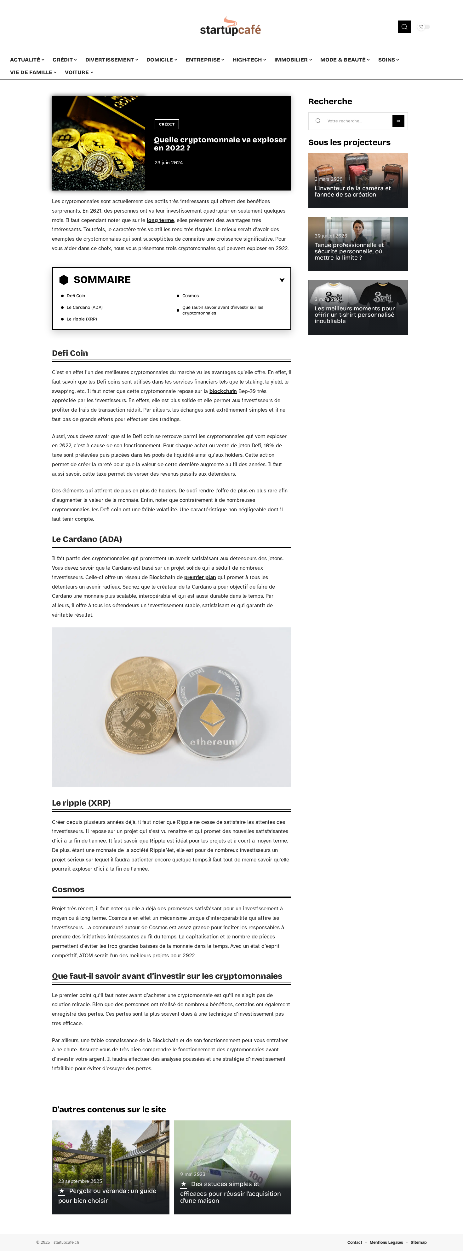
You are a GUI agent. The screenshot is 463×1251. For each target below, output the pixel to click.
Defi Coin (76, 295)
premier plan (200, 577)
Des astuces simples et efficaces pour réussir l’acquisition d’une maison (230, 1192)
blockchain (223, 391)
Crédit (167, 124)
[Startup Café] (231, 27)
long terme (160, 220)
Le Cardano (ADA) (85, 307)
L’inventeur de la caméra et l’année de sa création (353, 191)
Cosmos (190, 295)
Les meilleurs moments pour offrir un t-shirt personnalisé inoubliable (355, 315)
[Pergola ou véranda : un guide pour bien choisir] (110, 1167)
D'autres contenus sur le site (109, 1109)
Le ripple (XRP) (82, 319)
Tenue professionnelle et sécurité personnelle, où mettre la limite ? (349, 251)
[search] (404, 27)
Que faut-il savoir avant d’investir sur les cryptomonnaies (222, 310)
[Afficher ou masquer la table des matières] (208, 280)
